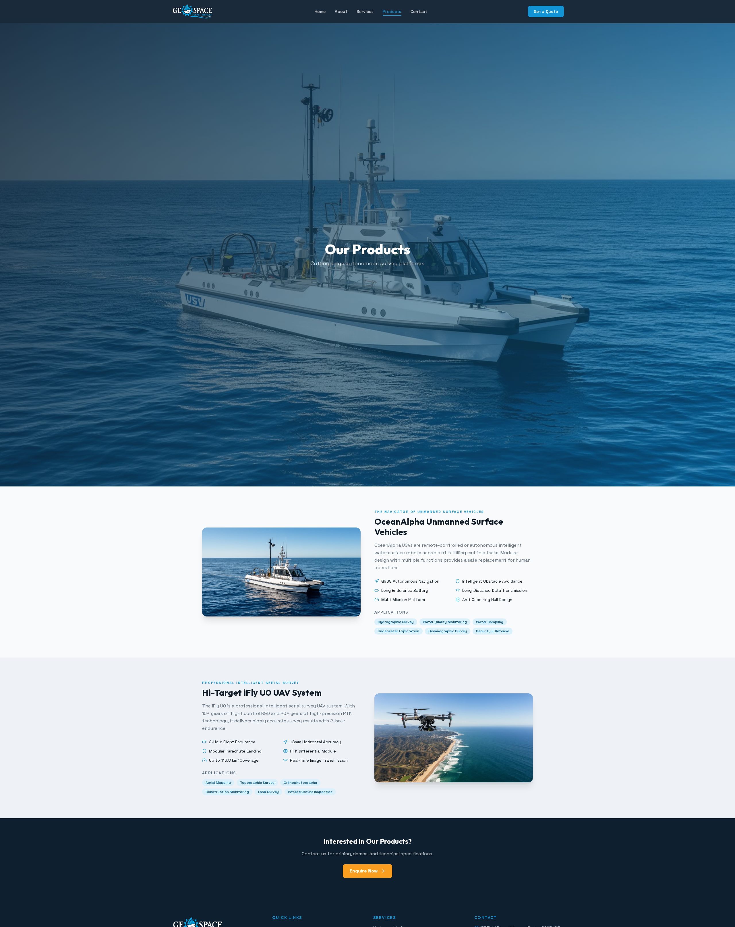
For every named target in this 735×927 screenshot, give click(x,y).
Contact (419, 11)
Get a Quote (546, 11)
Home (320, 11)
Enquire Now (364, 871)
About (341, 11)
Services (365, 11)
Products (392, 11)
